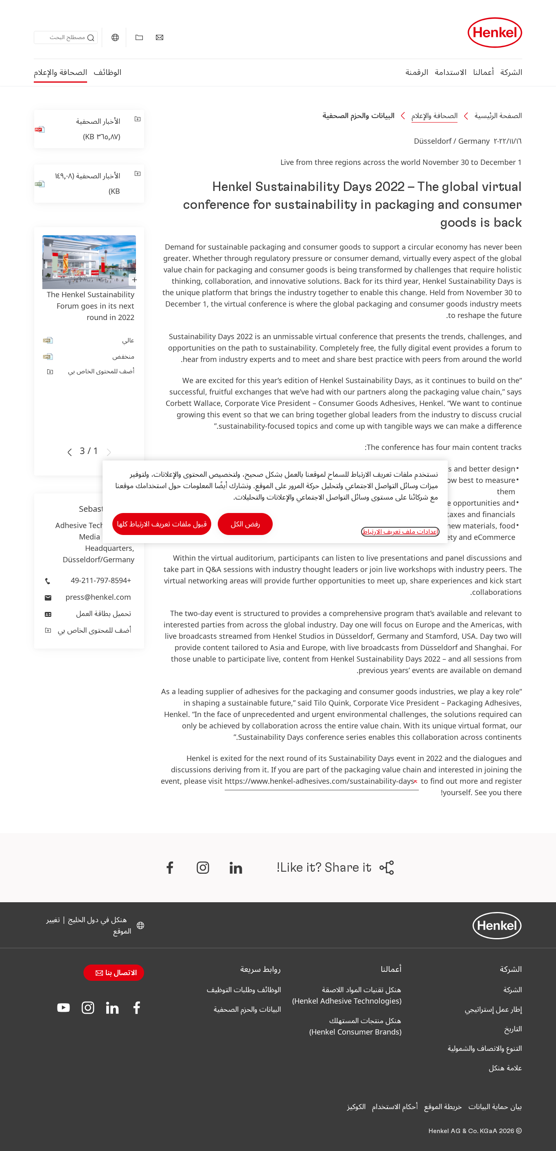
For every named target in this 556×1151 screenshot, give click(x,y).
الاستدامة (450, 72)
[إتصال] (159, 37)
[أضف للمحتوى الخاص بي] (137, 129)
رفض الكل (245, 524)
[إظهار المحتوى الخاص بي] (139, 37)
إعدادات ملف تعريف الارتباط (400, 531)
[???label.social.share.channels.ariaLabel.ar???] (236, 867)
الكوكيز (356, 1106)
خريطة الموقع (443, 1106)
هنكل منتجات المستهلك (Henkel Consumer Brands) (354, 1026)
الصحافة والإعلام (60, 72)
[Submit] (90, 37)
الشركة (511, 72)
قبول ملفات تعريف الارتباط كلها (162, 524)
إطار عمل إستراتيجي (493, 1009)
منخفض (123, 356)
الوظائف (107, 72)
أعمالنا (483, 72)
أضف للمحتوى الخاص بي (101, 371)
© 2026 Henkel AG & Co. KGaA (475, 1131)
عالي (128, 340)
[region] (275, 501)
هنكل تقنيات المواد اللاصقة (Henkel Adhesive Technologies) (346, 995)
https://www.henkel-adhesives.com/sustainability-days (319, 781)
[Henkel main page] (495, 32)
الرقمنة (416, 72)
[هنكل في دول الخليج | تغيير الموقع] (115, 37)
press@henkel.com (98, 597)
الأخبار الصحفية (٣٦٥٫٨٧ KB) (98, 129)
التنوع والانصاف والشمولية (485, 1048)
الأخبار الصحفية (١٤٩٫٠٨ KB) (87, 183)
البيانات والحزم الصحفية (358, 115)
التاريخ (513, 1029)
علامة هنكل (505, 1068)
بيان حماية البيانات (495, 1106)
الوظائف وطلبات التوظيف (244, 989)
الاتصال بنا (120, 973)
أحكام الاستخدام (395, 1106)
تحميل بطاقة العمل (103, 613)
